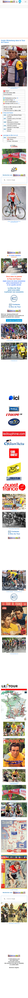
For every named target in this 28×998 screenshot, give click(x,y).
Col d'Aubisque (12, 137)
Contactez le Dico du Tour (14, 306)
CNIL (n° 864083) (19, 963)
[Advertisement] (14, 24)
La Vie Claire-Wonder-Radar (14, 115)
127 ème (9, 116)
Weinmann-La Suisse (12, 122)
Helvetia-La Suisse (12, 125)
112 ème (9, 120)
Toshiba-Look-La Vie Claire (14, 118)
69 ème (9, 131)
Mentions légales (14, 967)
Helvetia (9, 129)
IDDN (16, 964)
